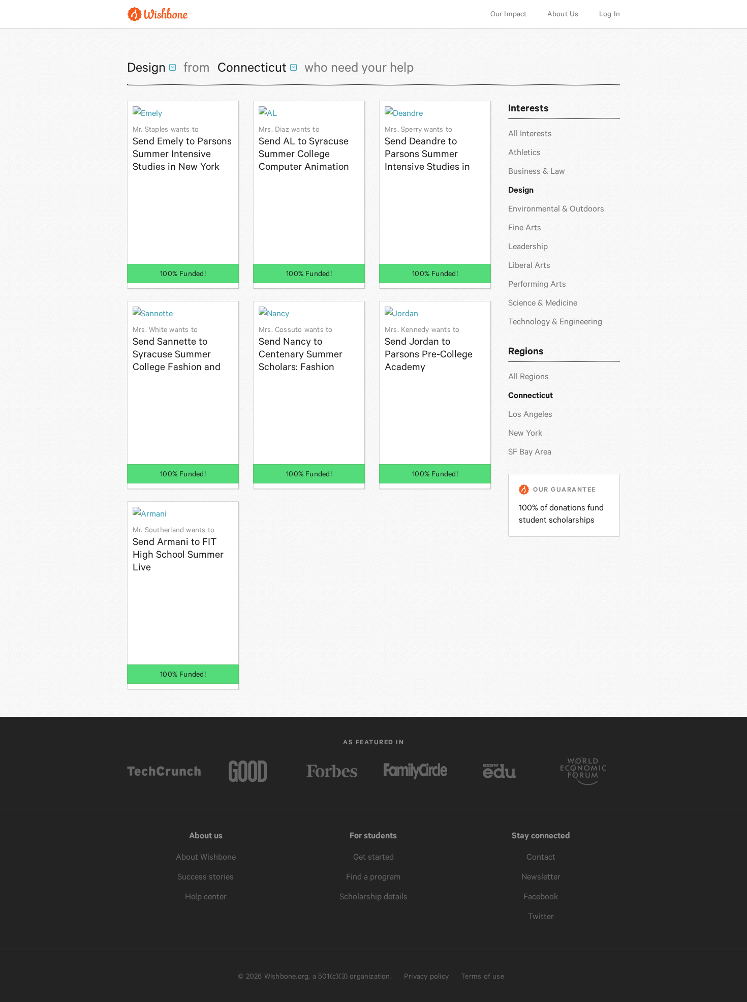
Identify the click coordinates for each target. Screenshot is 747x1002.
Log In (609, 14)
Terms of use (482, 976)
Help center (206, 896)
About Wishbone (206, 857)
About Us (563, 14)
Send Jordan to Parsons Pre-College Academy (429, 349)
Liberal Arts (529, 265)
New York (525, 433)
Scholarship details (373, 896)
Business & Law (536, 171)
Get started (373, 857)
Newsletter (541, 877)
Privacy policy (426, 976)
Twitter (541, 916)
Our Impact (508, 14)
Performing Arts (537, 284)
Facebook (540, 896)
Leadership (528, 246)
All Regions (528, 376)
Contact (540, 857)
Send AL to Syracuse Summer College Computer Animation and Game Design (304, 148)
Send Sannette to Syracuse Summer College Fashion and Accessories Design (177, 349)
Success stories (205, 877)
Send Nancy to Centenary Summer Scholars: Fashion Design (301, 349)
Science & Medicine (542, 303)
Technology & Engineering (555, 321)
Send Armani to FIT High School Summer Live (178, 549)
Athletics (524, 152)
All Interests (530, 133)
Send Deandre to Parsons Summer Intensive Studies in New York (427, 148)
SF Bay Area (529, 452)
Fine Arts (524, 227)
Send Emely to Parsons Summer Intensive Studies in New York (182, 148)
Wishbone (157, 14)
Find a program (373, 877)
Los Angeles (530, 414)
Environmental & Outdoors (556, 209)
